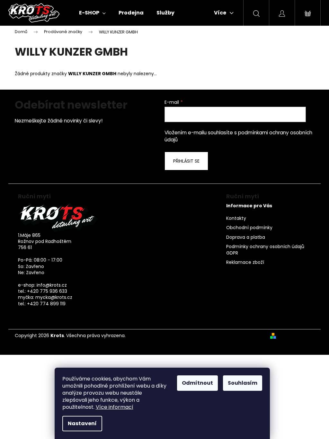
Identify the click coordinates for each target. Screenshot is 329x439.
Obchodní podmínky (249, 228)
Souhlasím (242, 383)
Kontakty (236, 218)
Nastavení (82, 423)
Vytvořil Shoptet (296, 336)
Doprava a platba (245, 237)
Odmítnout (197, 383)
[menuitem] (92, 13)
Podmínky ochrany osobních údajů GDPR (265, 250)
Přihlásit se (186, 161)
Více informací (114, 407)
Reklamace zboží (245, 262)
